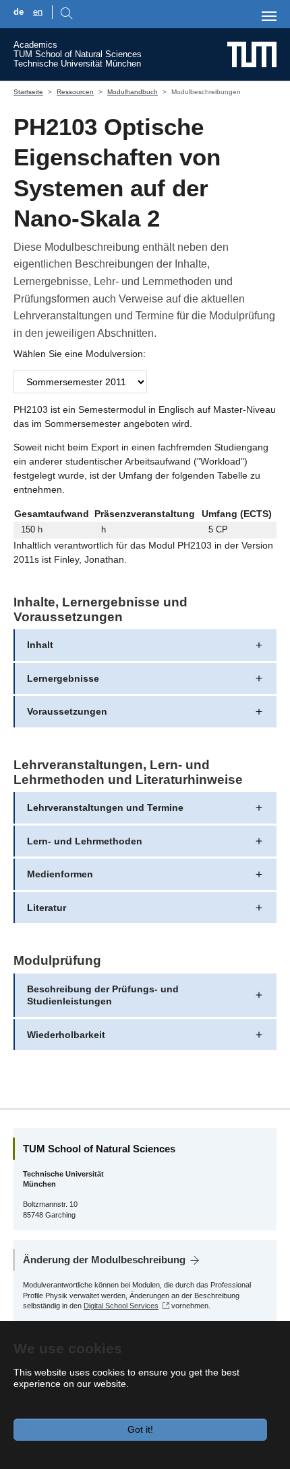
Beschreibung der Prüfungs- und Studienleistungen (103, 995)
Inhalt (40, 644)
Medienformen (60, 874)
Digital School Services (121, 1306)
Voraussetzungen (67, 711)
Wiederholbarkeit (66, 1034)
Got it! (140, 1429)
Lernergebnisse (63, 678)
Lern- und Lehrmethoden (84, 841)
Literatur (46, 907)
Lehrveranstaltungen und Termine (105, 807)
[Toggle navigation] (269, 16)
